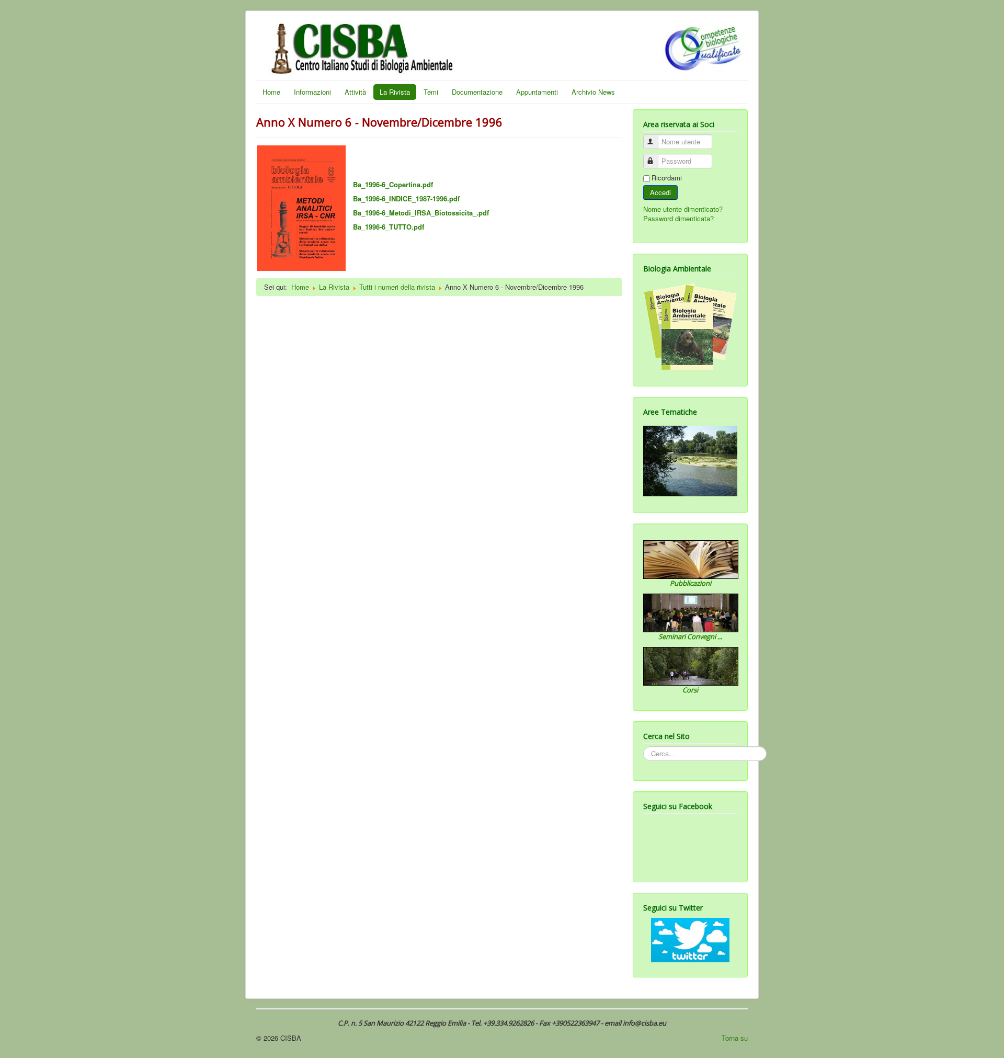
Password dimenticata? (678, 218)
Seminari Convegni (687, 636)
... (719, 636)
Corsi (690, 690)
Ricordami (667, 178)
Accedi (660, 192)
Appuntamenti (537, 92)
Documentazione (477, 92)
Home (271, 92)
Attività (355, 92)
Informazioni (312, 92)
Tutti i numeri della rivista (397, 287)
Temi (431, 92)
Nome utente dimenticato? (683, 209)
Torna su (735, 1038)
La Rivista (395, 92)
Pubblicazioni (690, 583)
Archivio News (593, 92)
